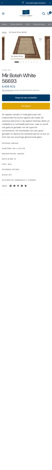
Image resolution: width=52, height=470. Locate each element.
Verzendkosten (7, 90)
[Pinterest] (18, 185)
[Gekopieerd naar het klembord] (25, 185)
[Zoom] (40, 39)
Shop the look (39, 24)
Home (4, 24)
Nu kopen (26, 106)
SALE (28, 24)
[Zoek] (43, 14)
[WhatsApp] (21, 185)
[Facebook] (10, 185)
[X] (14, 185)
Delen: (4, 186)
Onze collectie (16, 24)
